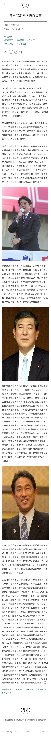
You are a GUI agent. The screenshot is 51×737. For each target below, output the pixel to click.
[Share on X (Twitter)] (16, 52)
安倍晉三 (9, 40)
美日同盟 (22, 43)
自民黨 (21, 40)
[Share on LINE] (21, 52)
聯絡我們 (42, 719)
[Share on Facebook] (11, 52)
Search (3, 5)
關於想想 (9, 719)
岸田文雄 (9, 43)
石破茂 (32, 40)
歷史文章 (20, 719)
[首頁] (25, 5)
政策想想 (8, 36)
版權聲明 (31, 719)
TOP (45, 731)
